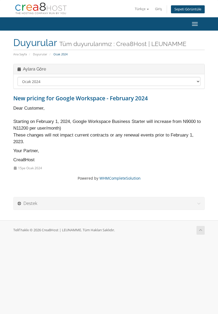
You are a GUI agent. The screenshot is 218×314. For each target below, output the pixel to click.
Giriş (158, 9)
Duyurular (40, 54)
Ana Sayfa (20, 54)
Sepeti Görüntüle (187, 9)
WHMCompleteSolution (120, 178)
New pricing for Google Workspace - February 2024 (80, 98)
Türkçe (140, 9)
